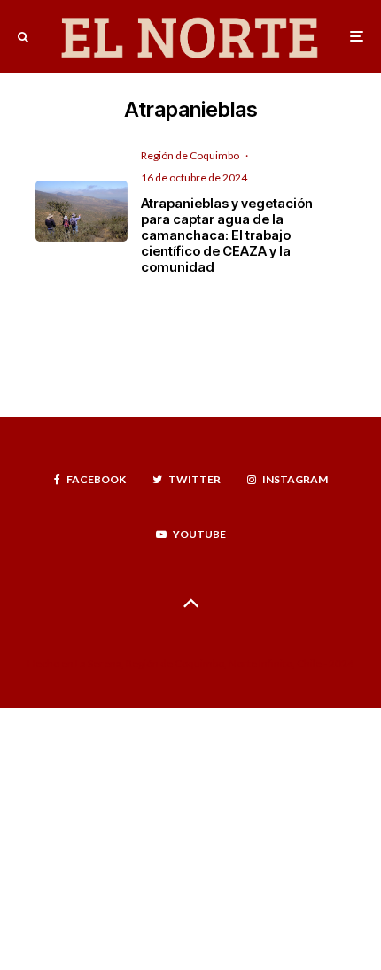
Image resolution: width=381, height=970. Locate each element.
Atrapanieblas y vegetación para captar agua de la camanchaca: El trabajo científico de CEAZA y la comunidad (227, 235)
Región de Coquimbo (190, 155)
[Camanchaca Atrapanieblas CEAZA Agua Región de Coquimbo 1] (81, 211)
